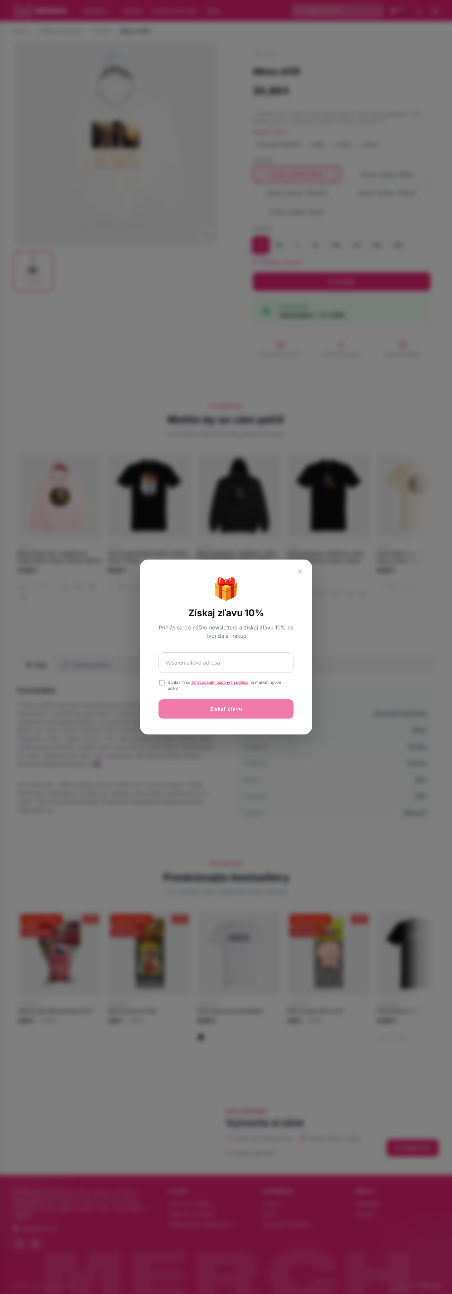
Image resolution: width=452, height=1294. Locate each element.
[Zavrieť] (300, 571)
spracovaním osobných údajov (220, 682)
